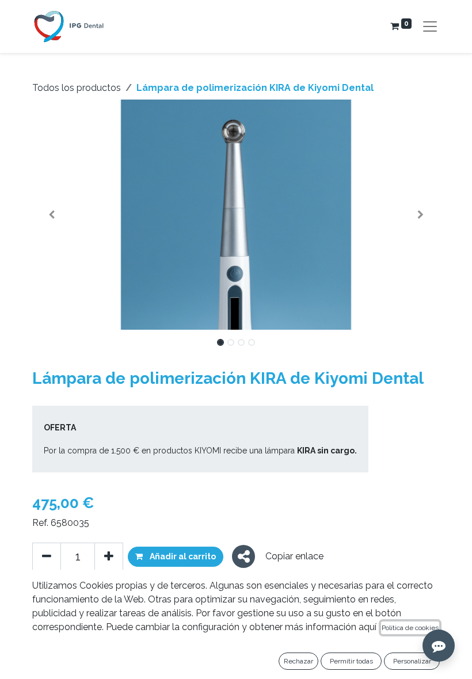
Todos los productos (76, 87)
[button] (51, 214)
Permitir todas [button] (351, 661)
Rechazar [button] (298, 661)
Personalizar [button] (412, 661)
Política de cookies (410, 628)
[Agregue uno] (108, 556)
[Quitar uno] (46, 556)
